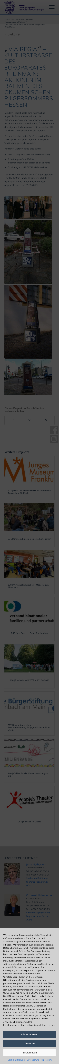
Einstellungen (29, 1052)
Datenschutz (33, 1059)
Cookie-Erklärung (16, 1059)
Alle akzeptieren (29, 1034)
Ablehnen (30, 1043)
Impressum (46, 1059)
